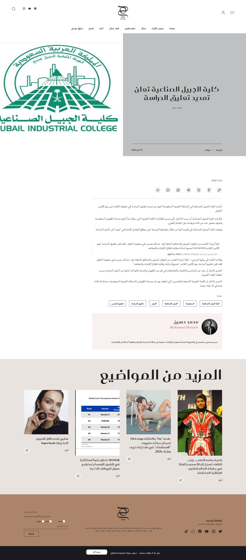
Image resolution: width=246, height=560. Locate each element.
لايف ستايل (114, 28)
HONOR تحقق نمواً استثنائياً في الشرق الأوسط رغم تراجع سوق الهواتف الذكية (100, 464)
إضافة (31, 533)
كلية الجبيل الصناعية (211, 303)
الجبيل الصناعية (171, 303)
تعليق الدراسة (138, 303)
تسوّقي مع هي (77, 28)
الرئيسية (219, 150)
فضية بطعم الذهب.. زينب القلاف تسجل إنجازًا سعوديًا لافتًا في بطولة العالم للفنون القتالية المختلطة (200, 466)
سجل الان (97, 552)
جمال (143, 28)
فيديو (91, 28)
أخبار (101, 28)
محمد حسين (177, 107)
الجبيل (154, 303)
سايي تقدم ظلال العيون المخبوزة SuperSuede (52, 441)
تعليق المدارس (117, 303)
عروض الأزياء (158, 28)
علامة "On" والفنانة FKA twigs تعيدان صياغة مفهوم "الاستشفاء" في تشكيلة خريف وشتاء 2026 (150, 445)
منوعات (208, 150)
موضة (172, 28)
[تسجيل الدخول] (223, 12)
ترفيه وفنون (130, 28)
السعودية (190, 303)
